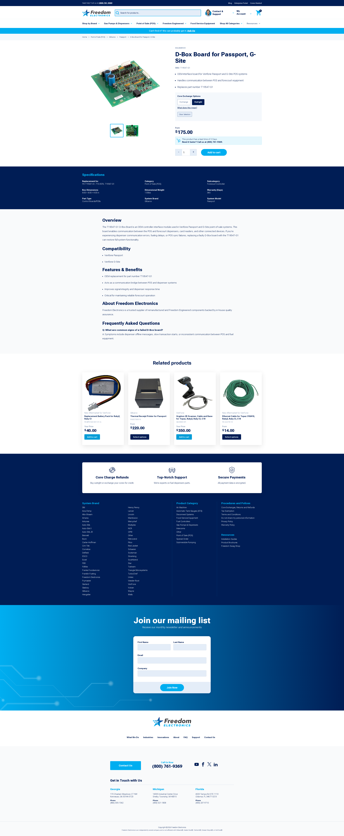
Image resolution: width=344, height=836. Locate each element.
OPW (130, 532)
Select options (139, 437)
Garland (85, 584)
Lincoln (131, 514)
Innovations (163, 737)
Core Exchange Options (188, 96)
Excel (84, 560)
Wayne (131, 591)
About (176, 737)
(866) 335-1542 (116, 803)
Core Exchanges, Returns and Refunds (238, 507)
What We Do (133, 737)
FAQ (186, 737)
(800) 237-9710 (202, 803)
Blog (230, 3)
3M (83, 507)
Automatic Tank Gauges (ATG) (189, 511)
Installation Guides (229, 539)
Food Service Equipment (203, 23)
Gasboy (85, 588)
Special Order (182, 539)
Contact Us (209, 737)
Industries (148, 737)
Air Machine (181, 507)
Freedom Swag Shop (230, 546)
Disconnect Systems (185, 514)
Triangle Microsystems (138, 570)
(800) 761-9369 (105, 3)
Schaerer (132, 549)
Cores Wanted (256, 3)
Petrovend (132, 539)
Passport (122, 37)
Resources (252, 23)
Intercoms (180, 528)
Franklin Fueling (89, 574)
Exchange (184, 102)
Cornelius (86, 549)
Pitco (130, 542)
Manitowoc (133, 518)
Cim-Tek (85, 546)
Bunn (84, 539)
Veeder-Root (133, 581)
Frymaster (86, 581)
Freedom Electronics (91, 577)
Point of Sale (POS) (146, 23)
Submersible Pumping (186, 542)
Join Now (172, 687)
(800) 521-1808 (159, 803)
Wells (130, 594)
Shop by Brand (89, 23)
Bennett (85, 535)
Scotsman (132, 553)
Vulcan (131, 588)
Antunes (85, 521)
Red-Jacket (133, 546)
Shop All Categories (230, 23)
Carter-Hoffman (89, 542)
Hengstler (86, 594)
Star (130, 563)
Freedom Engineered (173, 23)
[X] (209, 765)
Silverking (132, 556)
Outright (198, 102)
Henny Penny (133, 507)
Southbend (133, 560)
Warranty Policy (228, 525)
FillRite (85, 567)
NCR (130, 528)
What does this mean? (187, 108)
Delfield (85, 553)
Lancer (131, 511)
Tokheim (132, 567)
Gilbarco (112, 37)
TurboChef (132, 574)
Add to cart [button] (92, 437)
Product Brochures (229, 542)
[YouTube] (196, 765)
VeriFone (132, 584)
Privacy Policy (227, 521)
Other (130, 535)
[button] (116, 130)
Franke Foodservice (90, 570)
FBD (84, 563)
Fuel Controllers (183, 521)
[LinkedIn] (215, 765)
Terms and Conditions (231, 514)
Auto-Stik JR (87, 532)
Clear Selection (184, 114)
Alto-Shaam (87, 514)
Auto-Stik (86, 525)
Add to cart (213, 152)
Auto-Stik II (86, 528)
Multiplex (132, 525)
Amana (85, 518)
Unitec (130, 577)
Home (84, 37)
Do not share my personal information (238, 518)
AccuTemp (87, 511)
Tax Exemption (227, 511)
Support (196, 737)
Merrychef (132, 521)
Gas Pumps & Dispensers (116, 23)
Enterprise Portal (241, 3)
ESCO (84, 556)
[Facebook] (203, 765)
